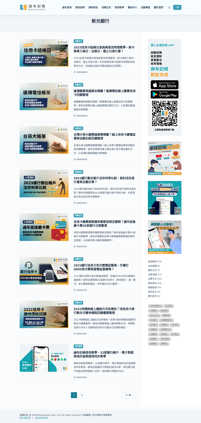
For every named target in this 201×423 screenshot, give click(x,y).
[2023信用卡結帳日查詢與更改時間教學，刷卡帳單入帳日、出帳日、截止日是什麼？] (44, 53)
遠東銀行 (154, 343)
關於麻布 (152, 296)
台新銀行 (154, 310)
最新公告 (152, 270)
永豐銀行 (154, 339)
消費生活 (106, 7)
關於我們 (158, 7)
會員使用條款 (41, 418)
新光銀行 (154, 324)
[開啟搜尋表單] (169, 7)
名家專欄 (152, 266)
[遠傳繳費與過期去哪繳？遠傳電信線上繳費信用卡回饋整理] (44, 96)
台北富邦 (169, 306)
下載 (177, 7)
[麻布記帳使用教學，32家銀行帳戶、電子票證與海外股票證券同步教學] (44, 358)
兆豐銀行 (154, 334)
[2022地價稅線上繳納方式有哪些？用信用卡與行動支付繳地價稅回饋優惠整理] (44, 314)
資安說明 (80, 7)
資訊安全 (152, 291)
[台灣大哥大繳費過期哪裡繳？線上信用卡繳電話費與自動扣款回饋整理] (44, 140)
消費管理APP (165, 329)
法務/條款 (152, 274)
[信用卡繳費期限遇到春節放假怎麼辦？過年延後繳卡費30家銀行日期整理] (44, 227)
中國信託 (154, 329)
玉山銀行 (154, 320)
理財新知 (93, 7)
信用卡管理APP (156, 306)
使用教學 (119, 7)
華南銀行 (164, 343)
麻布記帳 (164, 310)
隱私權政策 (25, 418)
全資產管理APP (166, 320)
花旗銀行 (164, 324)
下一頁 (128, 395)
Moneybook (155, 315)
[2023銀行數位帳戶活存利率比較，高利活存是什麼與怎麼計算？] (44, 183)
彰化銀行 (175, 334)
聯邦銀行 (164, 334)
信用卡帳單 (165, 339)
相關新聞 (152, 287)
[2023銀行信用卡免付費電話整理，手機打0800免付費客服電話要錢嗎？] (44, 271)
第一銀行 (175, 324)
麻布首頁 (67, 7)
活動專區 (145, 7)
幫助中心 (132, 7)
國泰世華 (166, 315)
